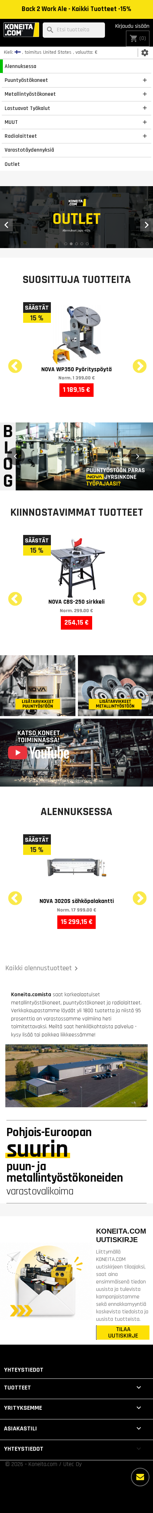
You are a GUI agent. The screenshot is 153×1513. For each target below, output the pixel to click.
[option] (76, 217)
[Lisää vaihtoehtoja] (140, 1477)
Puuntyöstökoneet (26, 80)
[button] (16, 456)
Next (135, 362)
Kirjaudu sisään (132, 26)
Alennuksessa (20, 66)
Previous (10, 362)
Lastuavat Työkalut (27, 108)
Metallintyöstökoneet (30, 94)
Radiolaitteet (21, 136)
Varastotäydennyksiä (29, 149)
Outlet (12, 164)
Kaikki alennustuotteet (42, 968)
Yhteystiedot (23, 1370)
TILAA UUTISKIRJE (123, 1332)
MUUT (11, 122)
